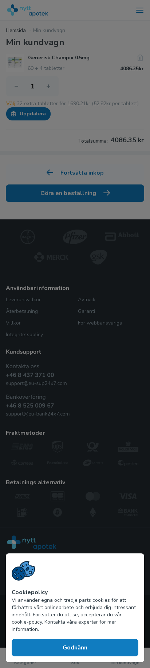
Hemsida (16, 30)
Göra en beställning (68, 193)
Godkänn (75, 648)
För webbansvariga (100, 322)
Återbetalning (22, 311)
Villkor (13, 322)
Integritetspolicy (24, 334)
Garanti (86, 311)
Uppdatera (33, 113)
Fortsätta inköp (82, 173)
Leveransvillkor (23, 299)
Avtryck (86, 299)
